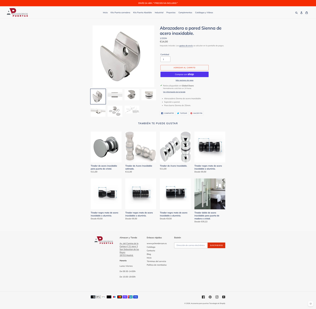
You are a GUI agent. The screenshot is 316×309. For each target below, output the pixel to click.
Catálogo (151, 247)
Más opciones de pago (184, 80)
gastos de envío (186, 45)
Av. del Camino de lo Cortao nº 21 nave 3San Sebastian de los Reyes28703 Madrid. (129, 249)
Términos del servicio (156, 261)
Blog (149, 254)
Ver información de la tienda (174, 92)
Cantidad (164, 54)
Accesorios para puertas (200, 303)
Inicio (149, 257)
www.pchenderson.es (157, 243)
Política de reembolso (157, 265)
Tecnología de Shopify (217, 303)
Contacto (151, 250)
